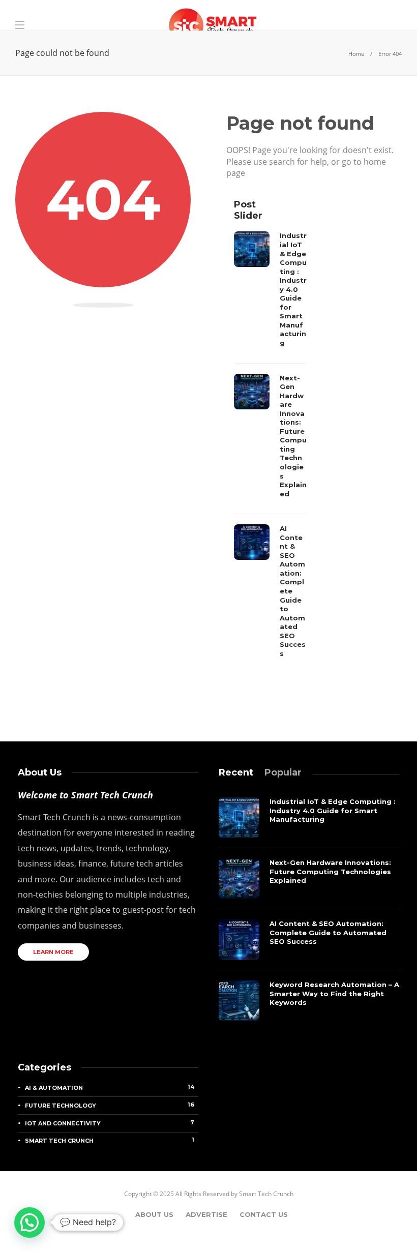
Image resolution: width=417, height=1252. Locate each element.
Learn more (53, 952)
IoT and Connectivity (109, 1123)
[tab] (236, 772)
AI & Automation (109, 1087)
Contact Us (264, 1214)
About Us (154, 1214)
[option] (270, 447)
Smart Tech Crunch (109, 1140)
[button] (29, 1222)
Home (356, 53)
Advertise (206, 1214)
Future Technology (109, 1105)
